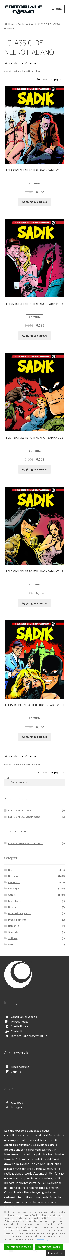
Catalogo (13, 888)
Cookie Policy (19, 1026)
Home (11, 24)
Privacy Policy (19, 1021)
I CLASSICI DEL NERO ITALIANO (25, 843)
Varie (11, 944)
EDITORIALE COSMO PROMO (24, 816)
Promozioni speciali (19, 913)
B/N (10, 870)
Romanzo (13, 926)
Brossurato (14, 876)
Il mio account (20, 1067)
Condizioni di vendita (24, 1017)
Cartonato (14, 882)
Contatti (16, 1031)
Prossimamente (17, 919)
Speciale (13, 932)
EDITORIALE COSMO (19, 810)
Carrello (16, 1071)
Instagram (17, 1107)
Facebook (17, 1102)
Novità (12, 907)
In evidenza (14, 901)
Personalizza (55, 1253)
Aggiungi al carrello (34, 202)
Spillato (12, 938)
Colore (12, 894)
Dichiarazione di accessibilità (29, 1036)
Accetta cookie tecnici (19, 1246)
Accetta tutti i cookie (49, 1246)
